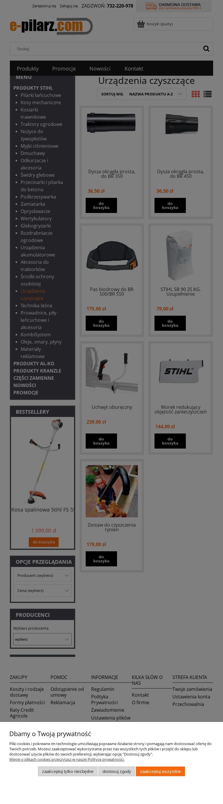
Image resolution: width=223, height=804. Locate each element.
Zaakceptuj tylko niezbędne (67, 771)
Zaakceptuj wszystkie (160, 771)
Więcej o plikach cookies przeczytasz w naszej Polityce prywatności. (66, 759)
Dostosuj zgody (116, 771)
